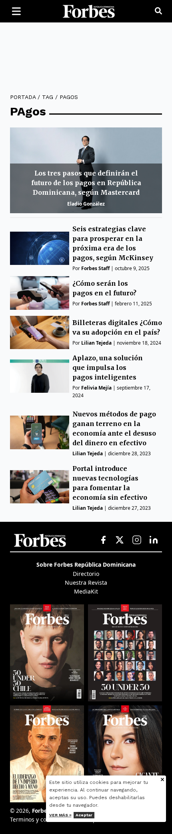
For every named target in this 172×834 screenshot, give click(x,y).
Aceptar (84, 815)
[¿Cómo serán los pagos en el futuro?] (39, 292)
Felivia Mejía (96, 387)
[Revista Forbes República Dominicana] (125, 652)
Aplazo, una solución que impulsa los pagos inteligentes (107, 367)
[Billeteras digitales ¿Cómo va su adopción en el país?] (39, 332)
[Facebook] (103, 540)
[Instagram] (137, 540)
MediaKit (86, 591)
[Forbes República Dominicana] (89, 11)
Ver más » (60, 815)
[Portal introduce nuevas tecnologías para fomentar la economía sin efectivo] (39, 486)
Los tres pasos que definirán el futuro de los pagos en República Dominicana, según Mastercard (86, 182)
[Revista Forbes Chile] (47, 652)
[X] (120, 540)
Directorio (86, 574)
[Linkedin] (153, 540)
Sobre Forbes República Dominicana (86, 564)
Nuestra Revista (86, 582)
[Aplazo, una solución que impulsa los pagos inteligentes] (39, 376)
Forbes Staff (95, 268)
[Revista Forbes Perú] (125, 753)
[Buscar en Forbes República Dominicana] (158, 11)
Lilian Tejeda (96, 342)
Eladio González (86, 203)
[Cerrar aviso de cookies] (162, 780)
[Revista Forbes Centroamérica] (47, 753)
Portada (23, 97)
